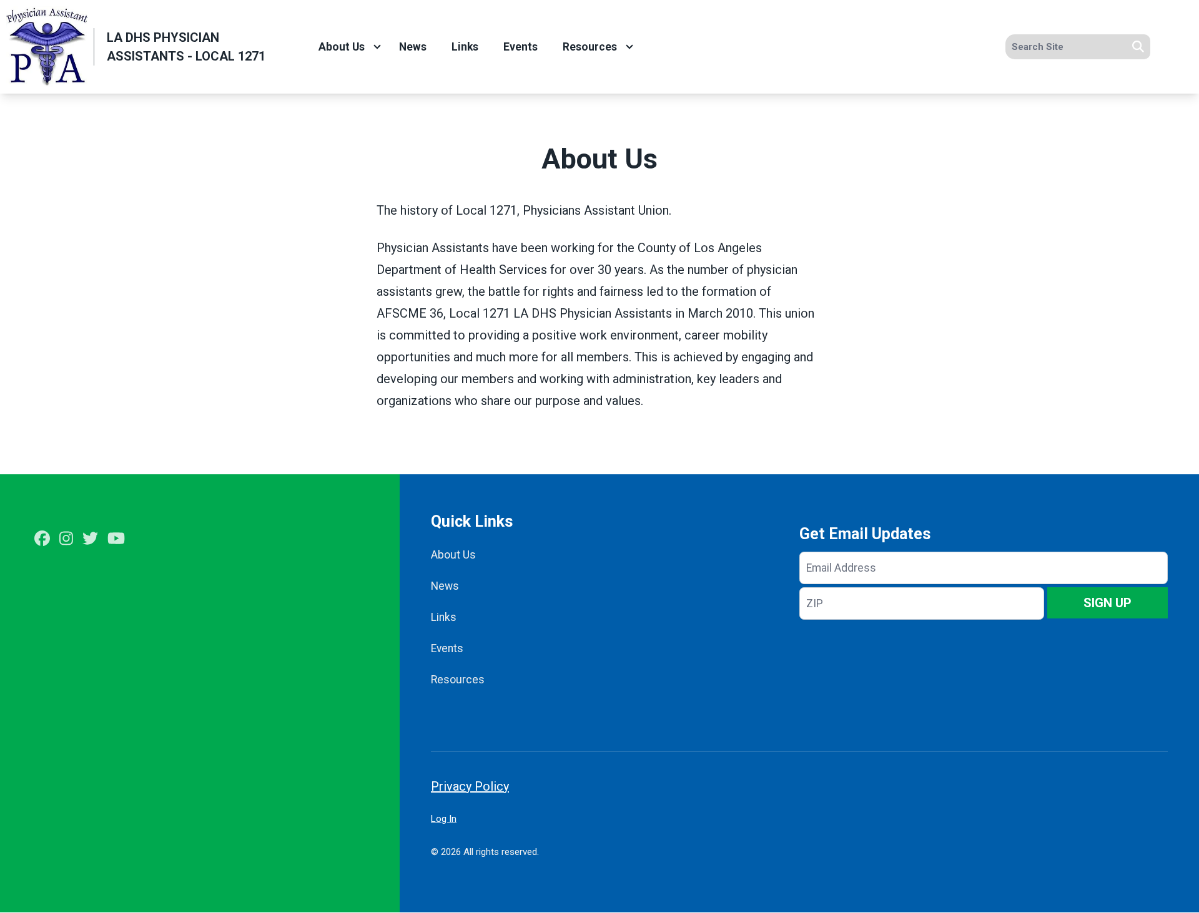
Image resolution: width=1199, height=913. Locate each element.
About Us (341, 47)
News (413, 47)
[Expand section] (377, 47)
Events (520, 47)
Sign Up (1107, 602)
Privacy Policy (470, 786)
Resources (590, 47)
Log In (443, 818)
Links (464, 47)
